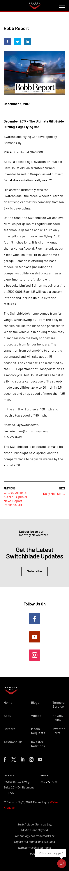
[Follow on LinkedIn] (21, 759)
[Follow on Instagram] (34, 655)
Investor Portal (58, 731)
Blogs (35, 702)
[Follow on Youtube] (34, 636)
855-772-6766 (48, 782)
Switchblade (22, 267)
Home (8, 702)
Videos (36, 716)
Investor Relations (38, 744)
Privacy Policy (57, 718)
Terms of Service (58, 705)
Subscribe (34, 571)
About (8, 716)
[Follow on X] (13, 759)
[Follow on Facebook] (34, 618)
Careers (9, 729)
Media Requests (38, 731)
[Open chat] (61, 863)
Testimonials (13, 742)
